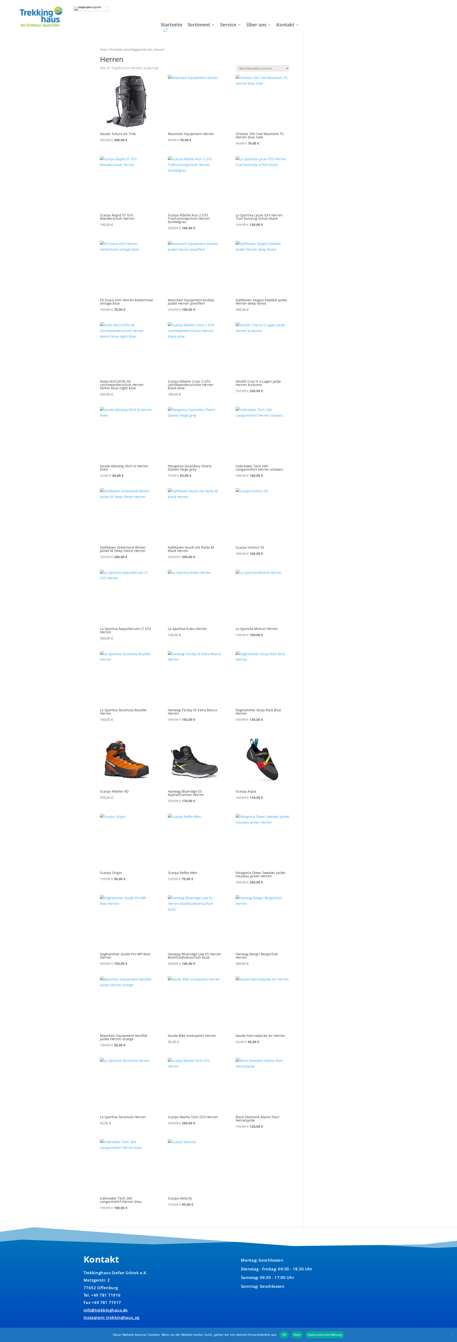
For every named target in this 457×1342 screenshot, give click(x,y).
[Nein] (451, 1334)
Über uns (256, 25)
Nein (297, 1335)
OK (284, 1335)
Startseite (171, 25)
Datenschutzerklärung (325, 1335)
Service (228, 25)
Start (103, 49)
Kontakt (285, 25)
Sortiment (199, 25)
